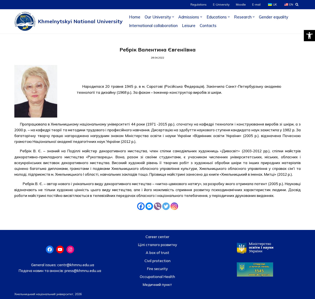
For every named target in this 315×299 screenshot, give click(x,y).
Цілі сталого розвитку (157, 244)
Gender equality (273, 17)
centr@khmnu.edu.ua (75, 265)
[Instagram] (174, 206)
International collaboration (153, 25)
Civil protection (157, 260)
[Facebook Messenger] (149, 206)
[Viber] (157, 206)
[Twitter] (166, 206)
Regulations (198, 4)
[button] (309, 35)
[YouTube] (60, 249)
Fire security (157, 268)
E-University (221, 4)
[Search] (296, 4)
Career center (157, 236)
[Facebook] (141, 206)
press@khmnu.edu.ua (82, 270)
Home (134, 17)
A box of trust (157, 252)
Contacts (208, 25)
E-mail (256, 4)
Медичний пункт (157, 284)
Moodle (241, 4)
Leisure (188, 25)
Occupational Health (157, 276)
